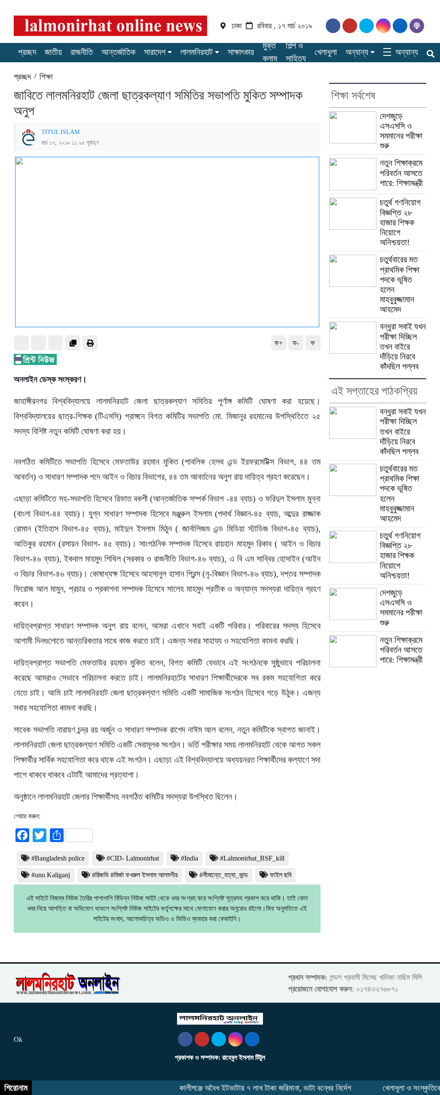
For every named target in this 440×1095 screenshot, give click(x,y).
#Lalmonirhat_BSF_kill (252, 858)
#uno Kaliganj (50, 875)
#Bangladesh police (58, 858)
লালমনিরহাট (196, 52)
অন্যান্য (356, 52)
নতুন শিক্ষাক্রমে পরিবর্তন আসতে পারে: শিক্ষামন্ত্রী (401, 172)
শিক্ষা (46, 76)
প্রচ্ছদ (27, 52)
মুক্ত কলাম (270, 52)
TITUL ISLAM (60, 131)
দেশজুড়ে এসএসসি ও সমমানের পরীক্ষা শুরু (401, 131)
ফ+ (279, 343)
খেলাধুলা (326, 52)
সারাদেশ (154, 52)
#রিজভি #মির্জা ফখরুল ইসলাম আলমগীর (134, 875)
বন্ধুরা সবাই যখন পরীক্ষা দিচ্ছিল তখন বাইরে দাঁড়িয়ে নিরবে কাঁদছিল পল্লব (403, 346)
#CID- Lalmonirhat (133, 858)
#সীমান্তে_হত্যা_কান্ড (223, 875)
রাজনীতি (81, 52)
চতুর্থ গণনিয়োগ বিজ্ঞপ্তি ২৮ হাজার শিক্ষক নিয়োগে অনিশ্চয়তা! (400, 222)
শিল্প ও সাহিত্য (296, 52)
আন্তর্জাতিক (118, 52)
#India (189, 858)
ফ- (296, 343)
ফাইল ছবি (280, 875)
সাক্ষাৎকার (241, 52)
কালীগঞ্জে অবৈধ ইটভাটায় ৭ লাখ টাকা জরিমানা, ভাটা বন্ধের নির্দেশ (258, 1087)
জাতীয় (53, 52)
